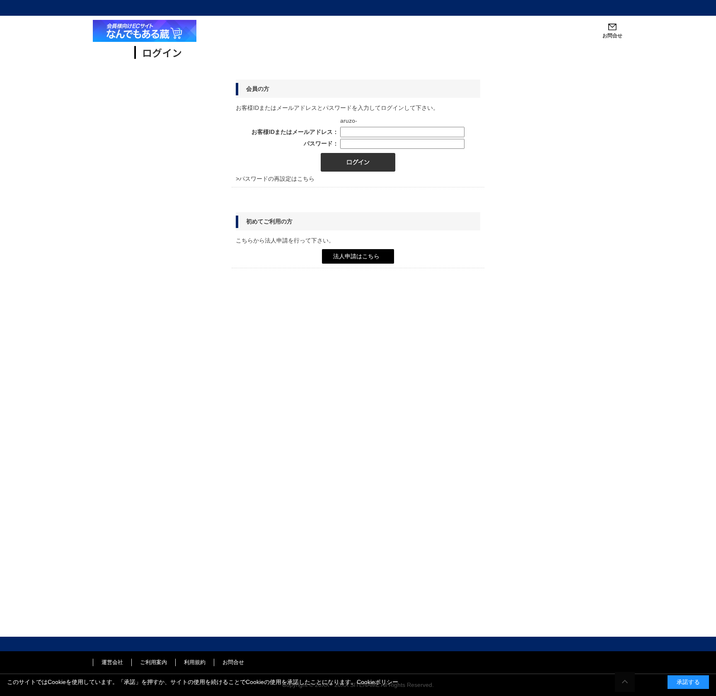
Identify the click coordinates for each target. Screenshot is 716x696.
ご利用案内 (153, 662)
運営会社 (112, 662)
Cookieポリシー (377, 682)
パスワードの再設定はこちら (276, 178)
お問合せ (233, 662)
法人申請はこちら (356, 256)
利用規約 (195, 662)
